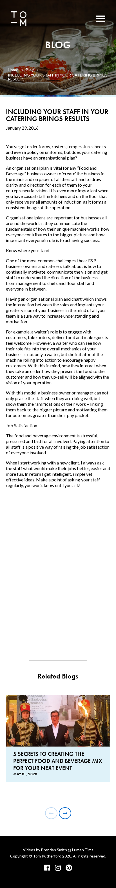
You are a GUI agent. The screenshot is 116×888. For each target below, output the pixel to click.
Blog (30, 70)
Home (13, 70)
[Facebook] (47, 867)
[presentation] (51, 813)
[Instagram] (58, 867)
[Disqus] (58, 567)
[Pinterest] (69, 867)
